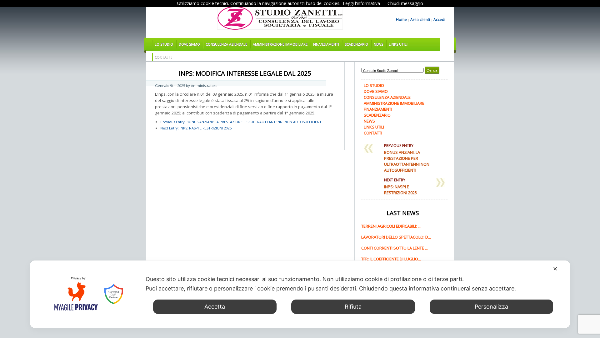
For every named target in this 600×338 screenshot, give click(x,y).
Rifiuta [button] (353, 306)
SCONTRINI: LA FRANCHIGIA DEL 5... (393, 217)
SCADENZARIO (356, 44)
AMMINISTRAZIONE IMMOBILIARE (280, 44)
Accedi (439, 20)
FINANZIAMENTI (326, 44)
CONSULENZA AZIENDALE (226, 44)
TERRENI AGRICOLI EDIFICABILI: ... (391, 228)
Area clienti (420, 20)
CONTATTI (163, 56)
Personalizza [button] (491, 306)
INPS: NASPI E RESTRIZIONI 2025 (196, 128)
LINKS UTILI (398, 44)
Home (401, 20)
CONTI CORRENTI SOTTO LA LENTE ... (394, 250)
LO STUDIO (164, 44)
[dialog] (300, 294)
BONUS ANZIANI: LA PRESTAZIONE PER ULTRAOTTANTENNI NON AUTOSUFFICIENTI (241, 121)
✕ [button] (555, 268)
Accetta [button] (214, 306)
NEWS (378, 44)
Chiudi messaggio (405, 3)
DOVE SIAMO (189, 44)
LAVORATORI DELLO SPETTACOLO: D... (396, 239)
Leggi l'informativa (361, 3)
